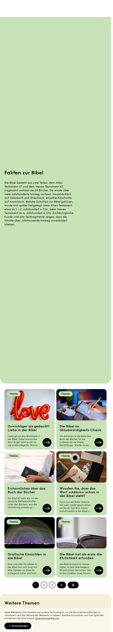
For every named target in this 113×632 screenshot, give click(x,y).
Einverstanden (20, 626)
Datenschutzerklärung (47, 618)
